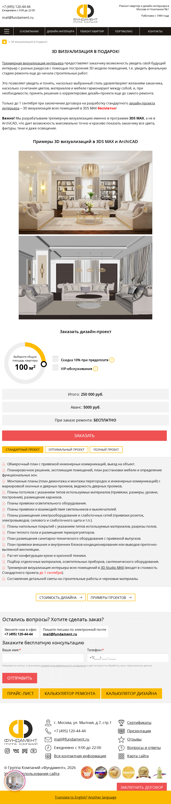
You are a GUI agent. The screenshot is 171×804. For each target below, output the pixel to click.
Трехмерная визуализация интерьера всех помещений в (54, 567)
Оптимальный (66, 450)
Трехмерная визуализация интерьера (33, 63)
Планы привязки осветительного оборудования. (47, 503)
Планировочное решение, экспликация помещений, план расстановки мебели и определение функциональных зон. (82, 472)
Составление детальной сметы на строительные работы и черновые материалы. (72, 578)
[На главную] (4, 42)
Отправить (19, 678)
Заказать (84, 435)
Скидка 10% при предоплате (86, 360)
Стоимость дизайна (58, 597)
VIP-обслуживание (78, 368)
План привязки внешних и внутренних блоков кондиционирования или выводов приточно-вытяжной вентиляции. (79, 547)
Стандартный (23, 450)
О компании (29, 31)
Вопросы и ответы (144, 747)
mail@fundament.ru (18, 17)
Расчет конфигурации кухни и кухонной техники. (47, 555)
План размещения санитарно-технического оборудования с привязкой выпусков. (74, 538)
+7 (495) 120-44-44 (16, 6)
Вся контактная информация (80, 755)
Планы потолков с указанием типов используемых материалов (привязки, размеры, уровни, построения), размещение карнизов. (80, 494)
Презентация (139, 730)
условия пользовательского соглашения (63, 665)
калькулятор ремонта (70, 693)
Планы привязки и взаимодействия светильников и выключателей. (62, 509)
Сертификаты (139, 722)
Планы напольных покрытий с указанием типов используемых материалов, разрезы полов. (82, 526)
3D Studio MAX (112, 567)
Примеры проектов (108, 597)
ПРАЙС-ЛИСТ (20, 693)
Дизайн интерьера (60, 31)
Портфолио (123, 31)
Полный (106, 450)
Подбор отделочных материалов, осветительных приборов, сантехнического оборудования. (83, 561)
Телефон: (95, 650)
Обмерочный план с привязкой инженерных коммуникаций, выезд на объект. (71, 464)
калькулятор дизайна (131, 693)
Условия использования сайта (31, 773)
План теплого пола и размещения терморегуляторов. (51, 532)
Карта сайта (138, 755)
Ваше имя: (11, 650)
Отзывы (134, 739)
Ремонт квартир (92, 31)
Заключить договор (142, 787)
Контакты (155, 31)
